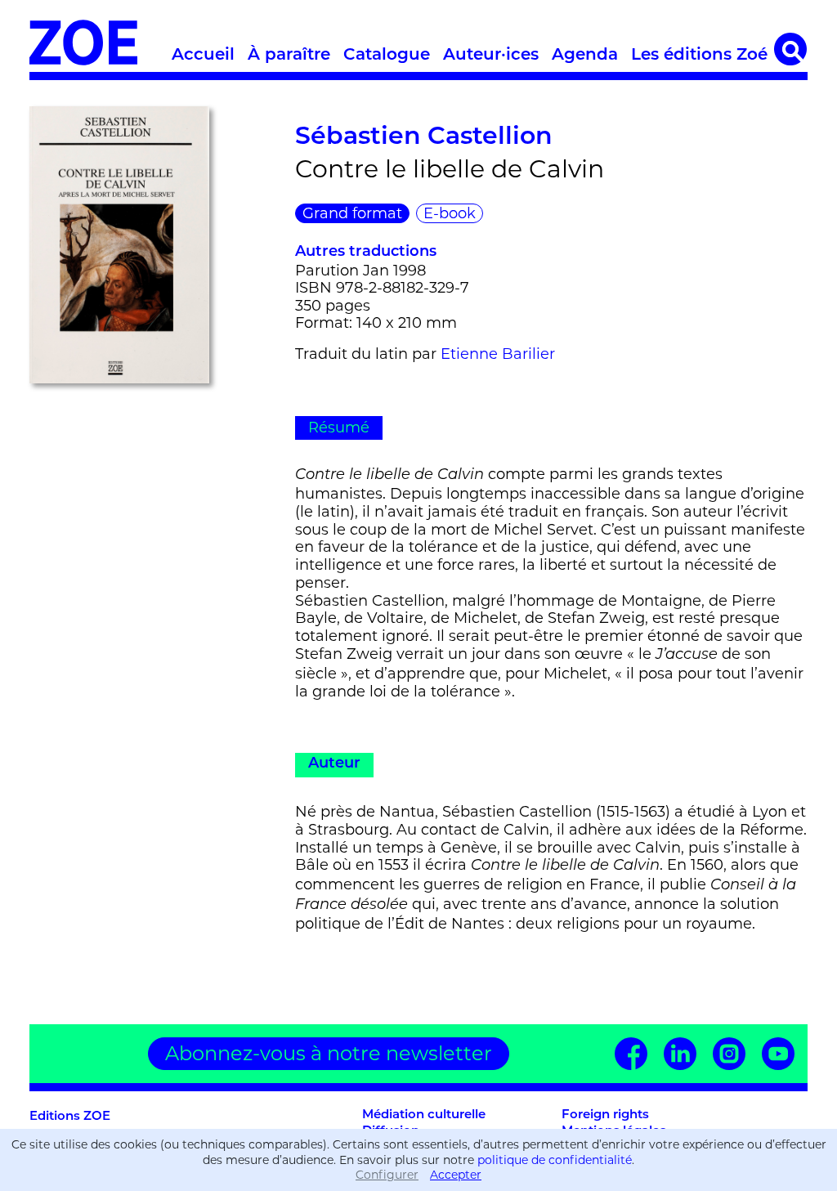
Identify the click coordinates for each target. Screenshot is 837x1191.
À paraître (289, 55)
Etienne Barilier (498, 354)
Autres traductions (365, 252)
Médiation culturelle (424, 1115)
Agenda (585, 55)
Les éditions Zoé (699, 55)
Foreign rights (605, 1115)
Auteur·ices (491, 55)
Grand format (352, 213)
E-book (449, 213)
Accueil (203, 55)
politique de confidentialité (554, 1160)
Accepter (455, 1174)
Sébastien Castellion (424, 137)
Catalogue (386, 55)
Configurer (387, 1174)
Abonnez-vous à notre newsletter (328, 1053)
